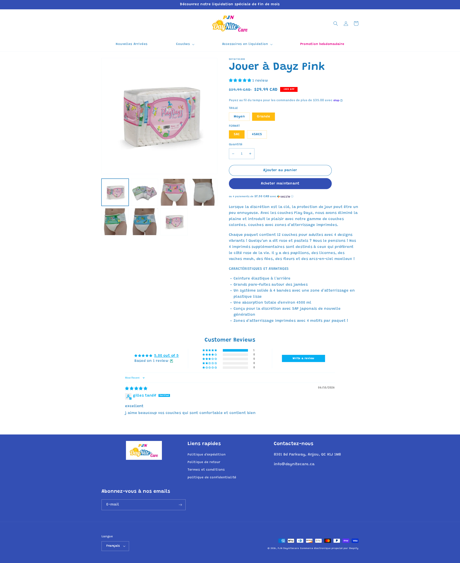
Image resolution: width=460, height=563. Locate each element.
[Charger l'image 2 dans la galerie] (144, 192)
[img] (136, 389)
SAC (237, 134)
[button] (184, 44)
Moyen (239, 116)
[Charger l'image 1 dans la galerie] (115, 192)
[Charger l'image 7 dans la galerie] (174, 221)
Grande (263, 116)
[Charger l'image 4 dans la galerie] (203, 192)
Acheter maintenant (280, 183)
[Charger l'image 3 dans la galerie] (174, 192)
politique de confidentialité (212, 477)
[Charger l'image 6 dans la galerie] (144, 221)
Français (113, 545)
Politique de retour (204, 462)
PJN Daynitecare (288, 548)
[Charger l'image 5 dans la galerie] (115, 221)
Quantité (235, 144)
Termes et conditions (206, 470)
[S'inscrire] (180, 504)
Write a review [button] (303, 358)
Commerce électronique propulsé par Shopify (329, 548)
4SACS (257, 134)
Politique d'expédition (207, 454)
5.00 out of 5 (166, 356)
